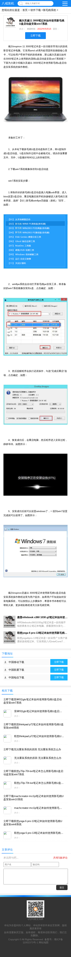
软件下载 (36, 10)
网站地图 (43, 942)
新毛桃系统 (49, 10)
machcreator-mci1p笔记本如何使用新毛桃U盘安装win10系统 (33, 798)
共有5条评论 (60, 857)
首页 (25, 10)
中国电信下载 (16, 677)
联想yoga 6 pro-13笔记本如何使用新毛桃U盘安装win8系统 (32, 823)
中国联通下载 (16, 669)
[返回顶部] (67, 857)
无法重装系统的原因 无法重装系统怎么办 (32, 749)
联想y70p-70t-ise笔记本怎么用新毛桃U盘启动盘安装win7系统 (33, 773)
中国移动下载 (16, 662)
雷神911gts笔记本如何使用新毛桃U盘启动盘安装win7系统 (32, 701)
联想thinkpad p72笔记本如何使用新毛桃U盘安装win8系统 (33, 726)
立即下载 (35, 35)
